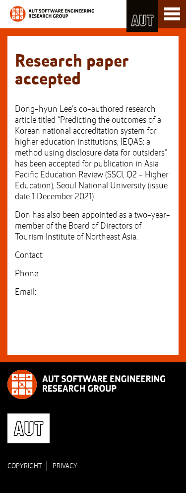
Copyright (24, 466)
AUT (142, 16)
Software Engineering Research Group (52, 13)
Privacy (65, 466)
